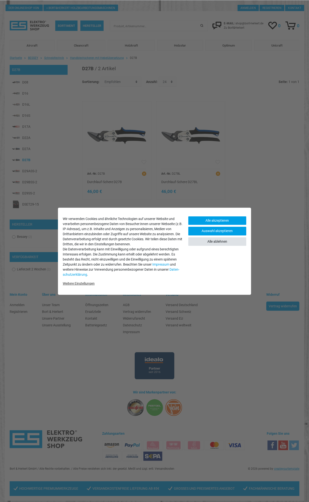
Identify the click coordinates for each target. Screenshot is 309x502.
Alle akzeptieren (217, 220)
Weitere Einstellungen (79, 283)
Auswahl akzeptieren (217, 231)
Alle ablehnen (217, 241)
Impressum (160, 264)
